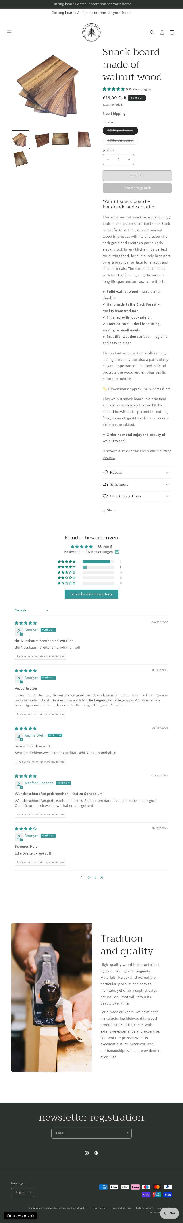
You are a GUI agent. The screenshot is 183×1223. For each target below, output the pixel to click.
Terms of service (122, 1208)
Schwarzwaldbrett (49, 1208)
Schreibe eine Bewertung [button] (91, 594)
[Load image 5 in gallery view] (20, 160)
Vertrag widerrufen (20, 1215)
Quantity (108, 150)
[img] (26, 623)
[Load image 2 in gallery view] (41, 140)
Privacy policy (98, 1208)
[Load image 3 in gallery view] (61, 140)
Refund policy (144, 1208)
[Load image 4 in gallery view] (82, 140)
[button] (9, 32)
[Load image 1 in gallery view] (20, 140)
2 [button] (89, 878)
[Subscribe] (126, 1133)
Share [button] (111, 510)
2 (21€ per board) (122, 132)
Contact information (160, 1212)
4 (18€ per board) (122, 142)
